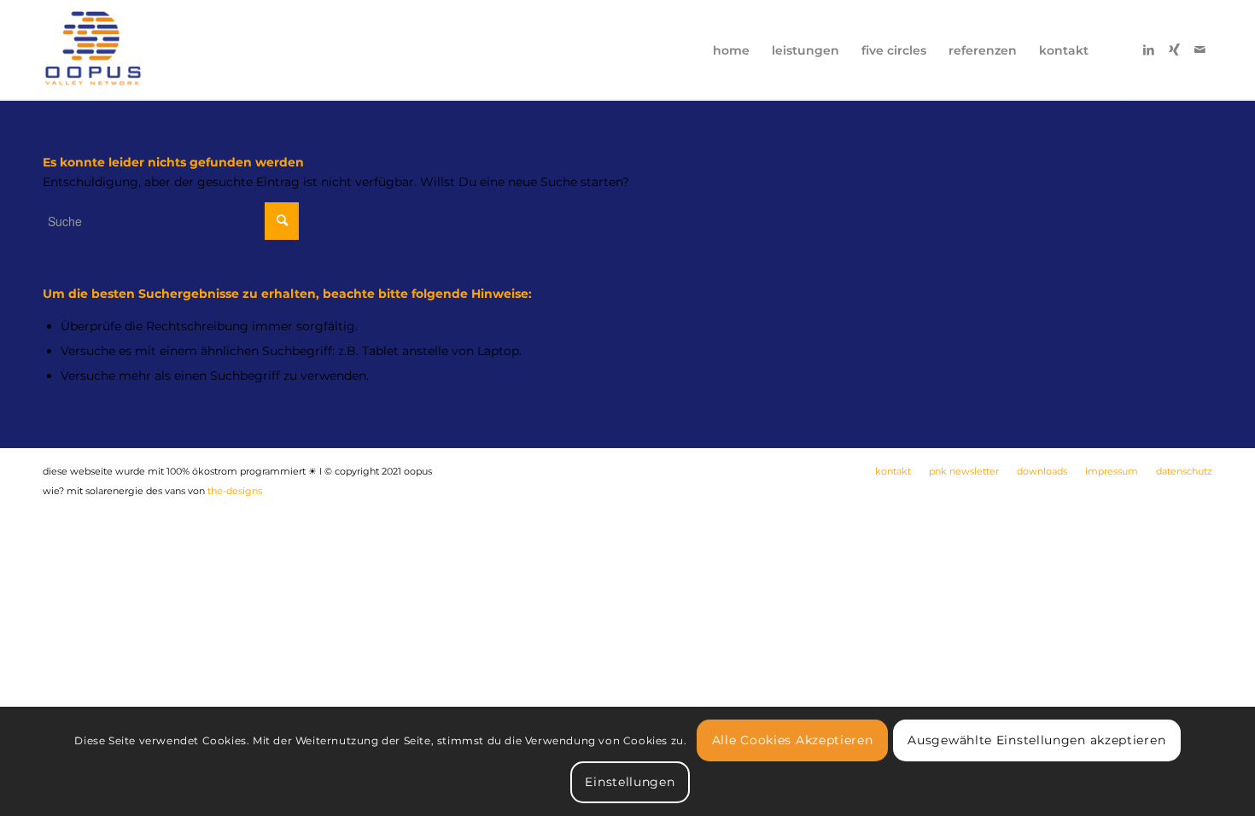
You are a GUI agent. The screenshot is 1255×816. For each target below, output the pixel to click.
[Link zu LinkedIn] (1148, 49)
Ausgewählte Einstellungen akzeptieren (1036, 740)
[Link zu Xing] (1174, 49)
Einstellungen (629, 782)
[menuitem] (731, 50)
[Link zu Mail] (1199, 49)
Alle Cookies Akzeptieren (792, 740)
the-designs (234, 491)
